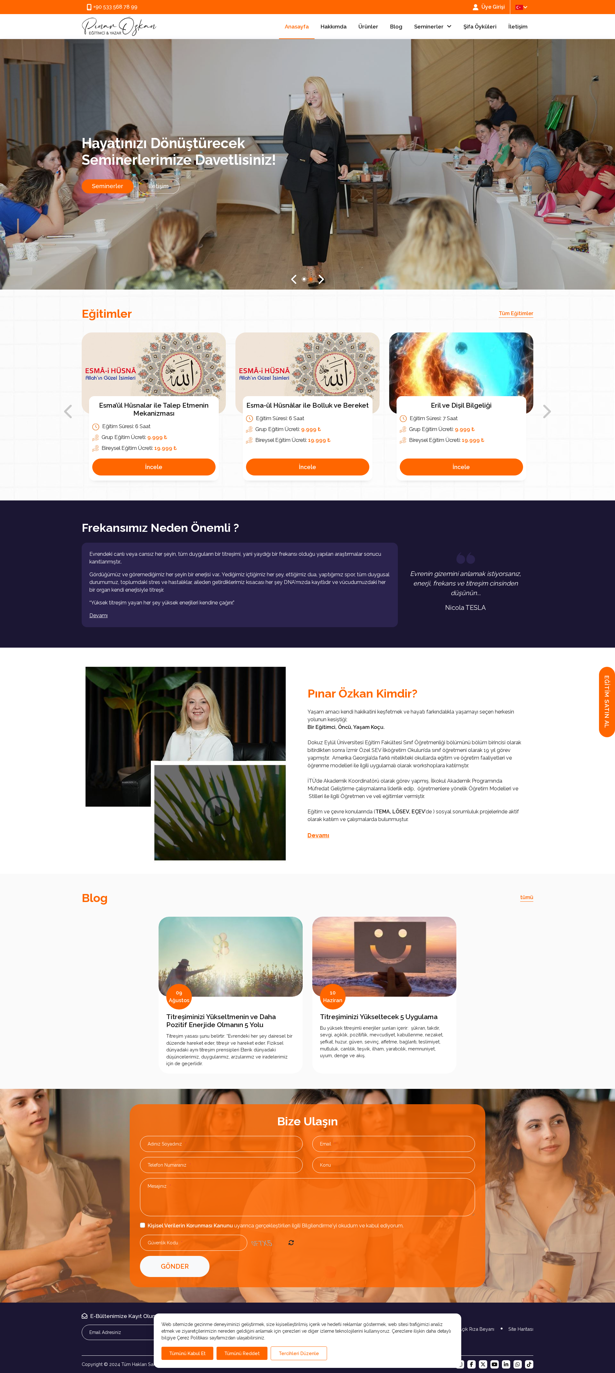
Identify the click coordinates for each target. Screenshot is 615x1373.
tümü (526, 897)
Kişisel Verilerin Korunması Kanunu (190, 1226)
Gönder (175, 1266)
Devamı (318, 835)
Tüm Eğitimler (516, 313)
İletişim (518, 26)
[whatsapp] (517, 1364)
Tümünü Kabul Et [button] (187, 1353)
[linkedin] (506, 1364)
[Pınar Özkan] (119, 26)
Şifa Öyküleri (479, 26)
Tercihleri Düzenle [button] (299, 1353)
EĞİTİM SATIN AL (606, 701)
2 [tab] (310, 279)
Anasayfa (297, 26)
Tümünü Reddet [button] (242, 1353)
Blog (396, 26)
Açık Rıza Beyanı (476, 1329)
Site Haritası (520, 1329)
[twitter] (483, 1364)
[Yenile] (291, 1243)
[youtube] (494, 1364)
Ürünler (368, 26)
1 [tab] (304, 279)
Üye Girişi (492, 7)
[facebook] (471, 1364)
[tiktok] (529, 1364)
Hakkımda (334, 26)
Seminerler (429, 26)
